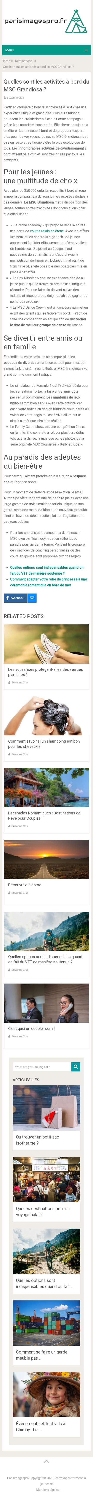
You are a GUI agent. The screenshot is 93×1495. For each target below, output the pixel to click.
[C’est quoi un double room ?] (46, 1003)
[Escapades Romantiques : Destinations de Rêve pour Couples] (46, 787)
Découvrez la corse (24, 885)
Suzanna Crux (15, 97)
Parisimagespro (18, 1478)
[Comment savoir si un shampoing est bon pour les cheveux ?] (46, 715)
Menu (9, 50)
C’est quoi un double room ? (32, 1028)
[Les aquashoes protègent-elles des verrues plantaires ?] (46, 644)
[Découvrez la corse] (46, 859)
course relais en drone (47, 231)
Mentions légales (47, 1490)
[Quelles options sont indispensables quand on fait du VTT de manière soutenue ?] (46, 931)
